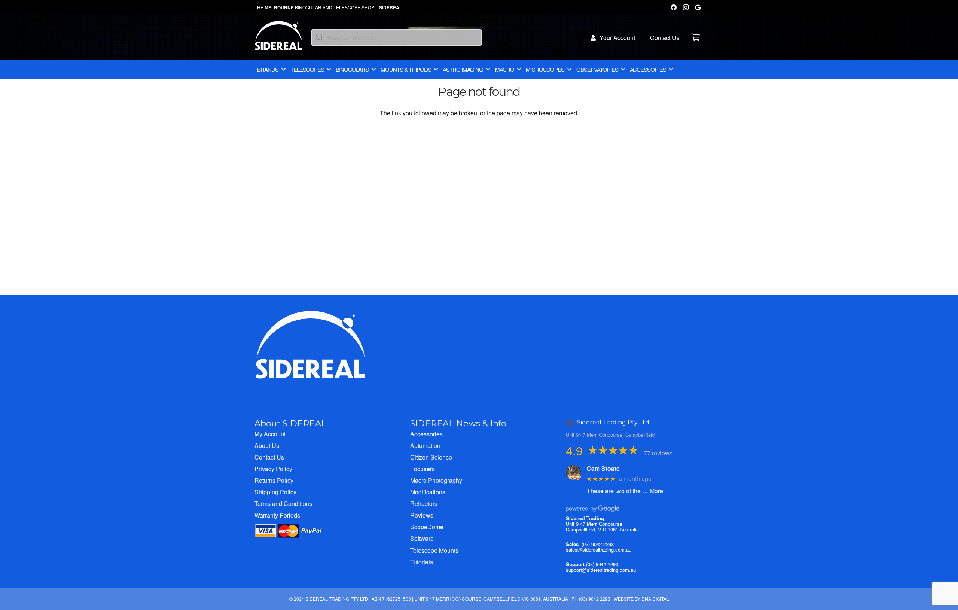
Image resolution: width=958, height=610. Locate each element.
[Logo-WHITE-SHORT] (278, 39)
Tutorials (421, 562)
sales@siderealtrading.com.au (598, 549)
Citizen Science (431, 457)
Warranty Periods (277, 515)
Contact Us (269, 457)
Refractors (423, 503)
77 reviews (658, 453)
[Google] (698, 7)
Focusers (422, 468)
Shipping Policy (275, 492)
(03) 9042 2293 (598, 544)
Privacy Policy (273, 468)
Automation (425, 445)
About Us (266, 445)
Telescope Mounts (434, 550)
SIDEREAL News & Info (458, 423)
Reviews (421, 515)
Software (422, 538)
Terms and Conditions (283, 503)
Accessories (426, 434)
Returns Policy (273, 480)
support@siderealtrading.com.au (601, 569)
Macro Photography (436, 480)
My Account (270, 434)
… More (652, 491)
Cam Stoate (603, 468)
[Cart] (695, 37)
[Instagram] (686, 7)
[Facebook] (674, 7)
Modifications (427, 492)
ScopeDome (426, 526)
